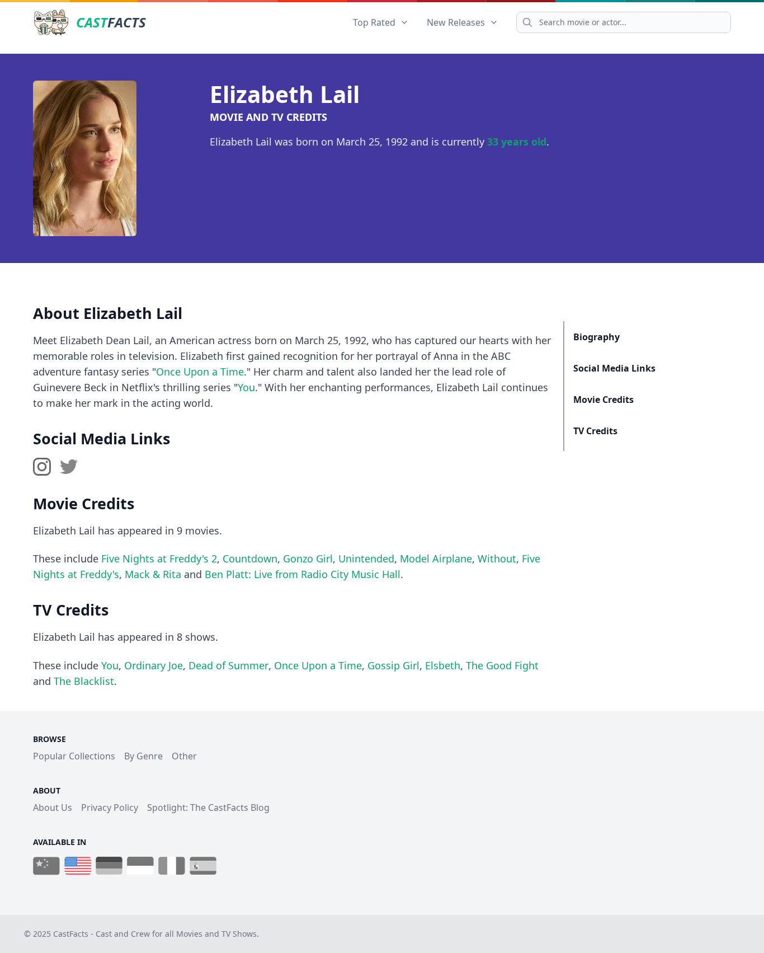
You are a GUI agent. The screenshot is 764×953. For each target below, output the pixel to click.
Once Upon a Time (200, 371)
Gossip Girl (393, 665)
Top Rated (374, 22)
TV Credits (595, 431)
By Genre (143, 756)
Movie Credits (603, 399)
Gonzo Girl (308, 558)
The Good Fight (502, 665)
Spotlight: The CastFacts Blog (208, 807)
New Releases (456, 22)
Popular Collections (74, 756)
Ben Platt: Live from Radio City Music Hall (302, 574)
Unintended (366, 558)
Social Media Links (614, 368)
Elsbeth (442, 665)
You (246, 387)
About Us (52, 807)
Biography (596, 337)
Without (497, 558)
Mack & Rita (153, 574)
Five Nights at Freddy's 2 (159, 558)
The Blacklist (84, 681)
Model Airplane (436, 558)
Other (184, 756)
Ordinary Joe (153, 665)
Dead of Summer (228, 665)
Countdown (250, 558)
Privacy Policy (109, 807)
